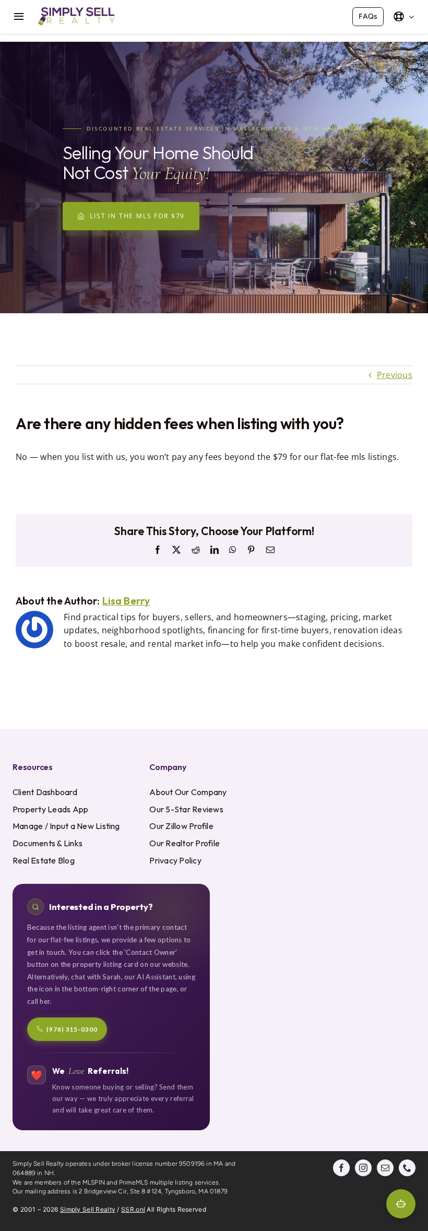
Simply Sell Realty (87, 1209)
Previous (394, 375)
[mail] (385, 1167)
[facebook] (341, 1167)
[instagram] (363, 1167)
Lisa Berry (126, 601)
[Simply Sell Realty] (76, 9)
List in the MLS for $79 (137, 216)
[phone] (407, 1167)
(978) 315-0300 (72, 1029)
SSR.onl (133, 1209)
